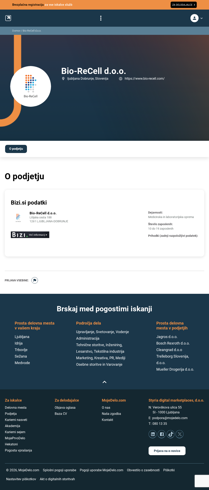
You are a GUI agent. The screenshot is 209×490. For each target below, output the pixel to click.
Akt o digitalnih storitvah (57, 479)
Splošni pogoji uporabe (59, 470)
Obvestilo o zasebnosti (143, 470)
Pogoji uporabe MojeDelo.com (101, 470)
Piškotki (169, 470)
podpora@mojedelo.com (170, 418)
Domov (16, 30)
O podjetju (16, 149)
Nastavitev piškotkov (21, 479)
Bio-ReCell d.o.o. (32, 30)
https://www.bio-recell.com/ (145, 78)
